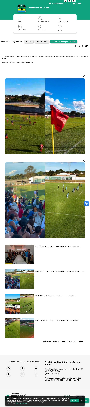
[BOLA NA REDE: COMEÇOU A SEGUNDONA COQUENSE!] (19, 328)
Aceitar (74, 401)
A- (65, 1)
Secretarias (42, 41)
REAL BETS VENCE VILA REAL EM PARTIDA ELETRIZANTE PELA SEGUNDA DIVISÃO (59, 271)
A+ (74, 1)
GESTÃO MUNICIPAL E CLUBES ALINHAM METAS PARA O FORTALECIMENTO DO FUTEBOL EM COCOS (57, 246)
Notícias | (57, 341)
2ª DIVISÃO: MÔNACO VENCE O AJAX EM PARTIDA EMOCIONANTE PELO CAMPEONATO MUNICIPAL (55, 296)
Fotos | (65, 341)
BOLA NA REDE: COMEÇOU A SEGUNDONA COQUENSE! (56, 320)
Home (28, 41)
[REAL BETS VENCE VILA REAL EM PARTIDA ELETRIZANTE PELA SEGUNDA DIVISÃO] (19, 279)
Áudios (80, 341)
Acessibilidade (57, 3)
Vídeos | (72, 341)
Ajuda (78, 3)
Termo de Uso (21, 403)
